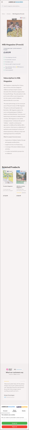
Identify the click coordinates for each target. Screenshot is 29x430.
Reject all (14, 426)
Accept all (14, 423)
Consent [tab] (5, 410)
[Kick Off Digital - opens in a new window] (22, 407)
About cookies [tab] (14, 411)
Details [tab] (24, 410)
